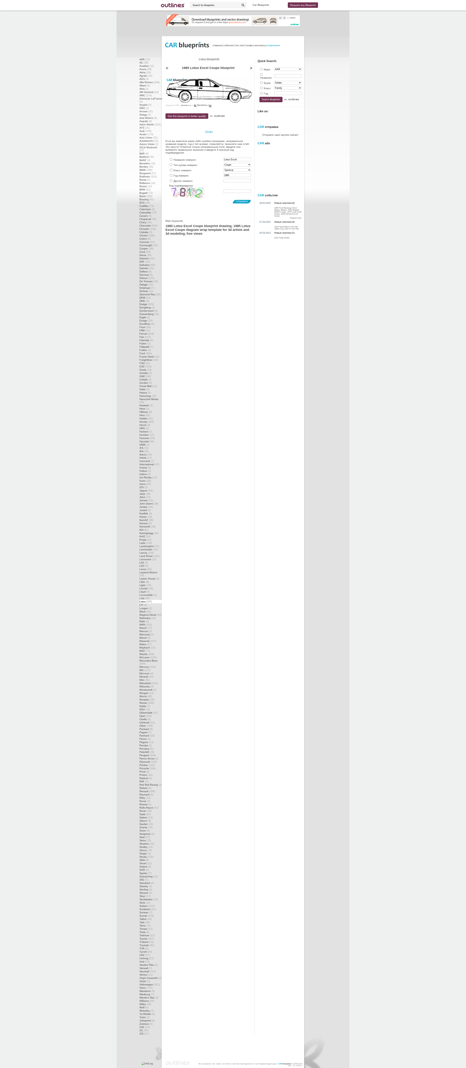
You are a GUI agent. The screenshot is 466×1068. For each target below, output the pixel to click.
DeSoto (146, 291)
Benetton (147, 163)
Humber (146, 434)
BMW (146, 169)
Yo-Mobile (147, 1014)
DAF (144, 261)
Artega (145, 114)
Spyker (145, 873)
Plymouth (148, 761)
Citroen (147, 235)
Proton (146, 774)
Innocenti (146, 461)
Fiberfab (146, 340)
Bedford (146, 156)
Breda (144, 179)
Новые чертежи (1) (284, 233)
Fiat (145, 337)
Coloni (145, 238)
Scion (144, 830)
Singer (145, 853)
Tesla (144, 932)
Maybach (147, 647)
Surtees (145, 912)
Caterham (147, 209)
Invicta (145, 467)
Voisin (144, 981)
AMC (145, 95)
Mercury (147, 666)
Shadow (146, 843)
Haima (145, 392)
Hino (144, 415)
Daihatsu (147, 264)
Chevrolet (148, 225)
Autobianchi (148, 140)
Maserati (147, 641)
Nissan (146, 702)
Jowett (145, 510)
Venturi (146, 974)
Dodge (146, 304)
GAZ (145, 366)
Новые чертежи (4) (284, 203)
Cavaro (145, 215)
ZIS (144, 1033)
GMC (145, 376)
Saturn (145, 820)
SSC (144, 879)
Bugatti (146, 192)
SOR (144, 869)
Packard (146, 729)
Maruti (145, 637)
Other (146, 725)
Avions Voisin (149, 144)
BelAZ (144, 160)
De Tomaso (148, 281)
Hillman (145, 411)
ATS (144, 127)
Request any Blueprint (303, 5)
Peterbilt (146, 752)
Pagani (145, 732)
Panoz (145, 738)
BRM (145, 189)
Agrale (145, 75)
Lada (145, 542)
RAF (144, 781)
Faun (145, 327)
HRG (144, 428)
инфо (250, 45)
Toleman (147, 935)
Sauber (146, 824)
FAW (144, 330)
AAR (144, 59)
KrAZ (145, 536)
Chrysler (147, 228)
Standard (146, 883)
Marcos (145, 631)
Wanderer (147, 991)
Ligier (145, 585)
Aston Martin (150, 124)
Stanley (145, 886)
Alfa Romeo (149, 82)
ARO (144, 108)
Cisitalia (145, 232)
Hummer (147, 438)
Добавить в (186, 105)
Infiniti (145, 457)
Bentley (146, 166)
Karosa (145, 523)
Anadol (145, 104)
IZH (143, 487)
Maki (144, 621)
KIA (144, 529)
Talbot (145, 919)
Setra (145, 840)
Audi (145, 131)
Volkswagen (149, 984)
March (145, 627)
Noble (144, 706)
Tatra (145, 925)
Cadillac (146, 206)
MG (145, 670)
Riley (145, 797)
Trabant (146, 941)
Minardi (146, 676)
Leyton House (149, 578)
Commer (147, 242)
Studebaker (148, 899)
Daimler (146, 268)
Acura (145, 69)
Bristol (145, 186)
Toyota (146, 938)
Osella (145, 719)
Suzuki (146, 915)
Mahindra (147, 618)
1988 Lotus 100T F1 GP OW (286, 229)
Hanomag (147, 395)
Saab (145, 814)
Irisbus (145, 470)
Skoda (146, 856)
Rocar (144, 801)
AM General (149, 92)
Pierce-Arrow (148, 758)
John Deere (148, 503)
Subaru (147, 905)
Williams (146, 1000)
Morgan (146, 693)
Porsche (147, 768)
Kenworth (147, 526)
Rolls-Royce (149, 807)
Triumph (146, 945)
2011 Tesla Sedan (282, 238)
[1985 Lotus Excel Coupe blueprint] (209, 102)
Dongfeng (147, 307)
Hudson (145, 431)
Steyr (145, 896)
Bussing (146, 199)
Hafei (144, 389)
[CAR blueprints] (187, 45)
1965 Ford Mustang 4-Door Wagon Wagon (285, 209)
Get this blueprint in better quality (187, 116)
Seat (144, 837)
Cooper (146, 248)
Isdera (145, 474)
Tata (144, 922)
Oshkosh (147, 722)
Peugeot (147, 755)
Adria (145, 72)
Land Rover (149, 556)
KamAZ (146, 520)
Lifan (144, 581)
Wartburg (146, 994)
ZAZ (144, 1027)
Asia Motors (148, 117)
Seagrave (147, 833)
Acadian (146, 65)
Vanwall (145, 968)
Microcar (146, 673)
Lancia (146, 552)
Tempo (146, 928)
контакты (260, 45)
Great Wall (148, 386)
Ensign (146, 320)
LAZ (143, 562)
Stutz (145, 902)
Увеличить (202, 105)
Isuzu (145, 480)
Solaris (145, 866)
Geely (145, 369)
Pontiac (147, 765)
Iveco (145, 484)
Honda (146, 421)
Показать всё (295, 218)
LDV (143, 565)
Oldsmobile (148, 712)
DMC (144, 300)
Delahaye (146, 287)
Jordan (146, 506)
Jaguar (146, 490)
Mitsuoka (146, 686)
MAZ (144, 650)
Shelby (146, 846)
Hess (144, 408)
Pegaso (146, 742)
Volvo (146, 987)
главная (217, 45)
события (229, 45)
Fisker (145, 343)
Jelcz (145, 497)
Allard (144, 85)
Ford (145, 353)
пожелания (273, 45)
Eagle (144, 317)
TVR (144, 948)
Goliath (145, 379)
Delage (146, 284)
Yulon (144, 1017)
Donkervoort (148, 310)
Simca (145, 850)
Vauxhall (147, 971)
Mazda (146, 654)
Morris (145, 696)
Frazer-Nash (149, 356)
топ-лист (240, 45)
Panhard (147, 735)
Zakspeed (147, 1020)
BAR (144, 153)
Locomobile (148, 594)
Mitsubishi (148, 683)
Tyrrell (145, 951)
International (149, 464)
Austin (146, 134)
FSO (144, 363)
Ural (144, 961)
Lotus (145, 601)
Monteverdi (147, 689)
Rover (145, 810)
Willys (145, 1004)
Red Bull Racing (150, 784)
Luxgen (145, 608)
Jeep (145, 493)
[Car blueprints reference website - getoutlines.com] (173, 5)
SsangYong (148, 876)
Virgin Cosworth (150, 977)
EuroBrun (146, 323)
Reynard (146, 794)
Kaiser (145, 516)
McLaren (148, 657)
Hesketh (146, 405)
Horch (144, 425)
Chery (145, 222)
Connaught (148, 245)
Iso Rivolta (148, 477)
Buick (146, 196)
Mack (145, 611)
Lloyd (144, 591)
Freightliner (148, 359)
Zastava (146, 1023)
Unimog (146, 958)
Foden (145, 350)
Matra (145, 644)
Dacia (145, 255)
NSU (144, 709)
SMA (144, 860)
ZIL (144, 1030)
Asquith (145, 121)
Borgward (147, 173)
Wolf (144, 1007)
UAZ (144, 955)
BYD (144, 202)
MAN (145, 624)
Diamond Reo (150, 294)
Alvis (144, 88)
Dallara (145, 271)
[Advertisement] (233, 31)
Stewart (145, 892)
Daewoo (146, 258)
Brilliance (147, 183)
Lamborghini (149, 546)
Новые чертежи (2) (284, 222)
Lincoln (146, 588)
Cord (145, 251)
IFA (144, 447)
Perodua (146, 748)
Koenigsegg (149, 533)
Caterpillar (148, 212)
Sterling (145, 889)
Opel (145, 715)
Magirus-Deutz (150, 614)
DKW (145, 297)
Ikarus (145, 454)
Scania (146, 827)
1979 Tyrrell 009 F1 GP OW (285, 227)
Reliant (145, 788)
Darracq (146, 274)
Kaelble (145, 513)
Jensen (146, 500)
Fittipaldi (146, 346)
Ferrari (146, 333)
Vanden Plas (148, 964)
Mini (144, 679)
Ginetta (145, 373)
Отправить (242, 201)
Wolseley (146, 1010)
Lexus (145, 569)
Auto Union (148, 137)
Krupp (145, 539)
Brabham (148, 176)
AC (143, 62)
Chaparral (147, 219)
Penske (145, 745)
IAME (144, 444)
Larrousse (148, 559)
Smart (145, 863)
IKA (144, 451)
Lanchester (148, 549)
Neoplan (147, 699)
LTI (143, 605)
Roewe (145, 804)
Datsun (147, 278)
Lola (144, 598)
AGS (144, 79)
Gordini (145, 382)
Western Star (149, 997)
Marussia (146, 634)
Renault (147, 791)
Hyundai (146, 441)
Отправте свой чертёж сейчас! (280, 134)
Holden (146, 418)
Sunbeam (147, 909)
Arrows (146, 111)
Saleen (146, 817)
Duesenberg (149, 314)
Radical (145, 778)
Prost (144, 771)
